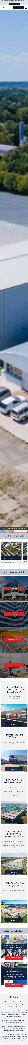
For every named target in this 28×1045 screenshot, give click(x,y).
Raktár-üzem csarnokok (14, 639)
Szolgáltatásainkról (14, 665)
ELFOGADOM (14, 4)
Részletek (20, 531)
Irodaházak (14, 588)
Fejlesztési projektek (14, 614)
